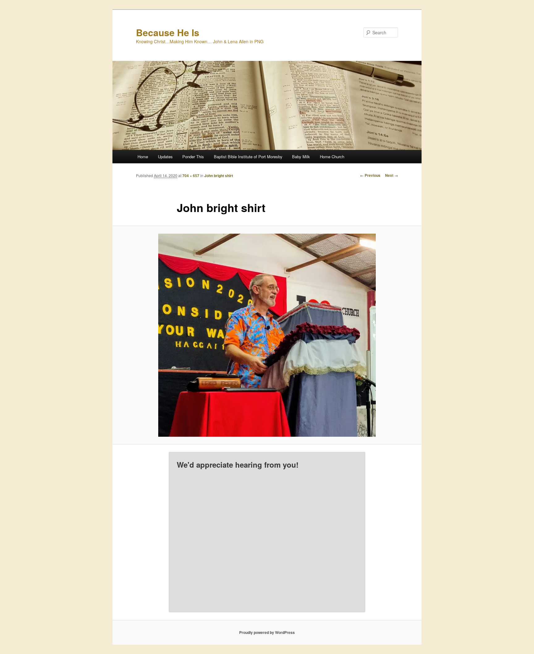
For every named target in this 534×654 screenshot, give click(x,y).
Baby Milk (301, 156)
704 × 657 (190, 175)
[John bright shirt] (267, 335)
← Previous (370, 175)
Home (143, 156)
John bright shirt (218, 175)
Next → (391, 175)
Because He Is (167, 32)
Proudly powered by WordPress (267, 632)
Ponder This (193, 156)
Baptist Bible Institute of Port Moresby (248, 156)
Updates (165, 156)
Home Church (332, 156)
